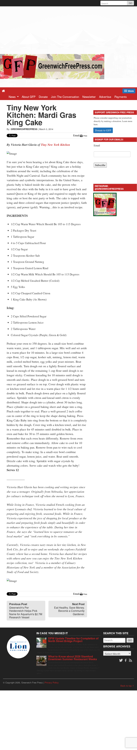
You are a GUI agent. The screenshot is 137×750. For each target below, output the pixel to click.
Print (85, 136)
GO (130, 3)
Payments (120, 97)
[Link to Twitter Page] (121, 660)
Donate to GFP (103, 130)
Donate (43, 97)
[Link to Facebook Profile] (126, 660)
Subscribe (100, 165)
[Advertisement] (68, 29)
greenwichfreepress (24, 129)
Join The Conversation (65, 97)
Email (97, 145)
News (13, 97)
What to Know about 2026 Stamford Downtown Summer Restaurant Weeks (72, 657)
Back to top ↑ (127, 685)
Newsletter (89, 97)
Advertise (105, 97)
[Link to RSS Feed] (131, 660)
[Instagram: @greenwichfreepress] (105, 204)
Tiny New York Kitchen (55, 145)
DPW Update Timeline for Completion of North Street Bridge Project (73, 639)
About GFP (28, 97)
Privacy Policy (52, 682)
